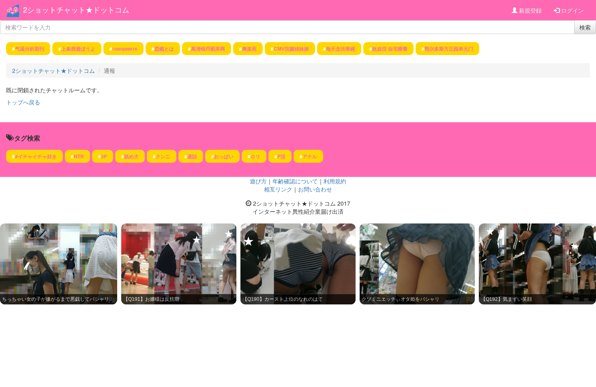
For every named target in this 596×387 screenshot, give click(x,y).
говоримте (124, 48)
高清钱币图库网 (208, 48)
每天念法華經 (340, 48)
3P (104, 156)
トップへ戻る (23, 102)
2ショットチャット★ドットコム (76, 9)
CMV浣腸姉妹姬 (291, 48)
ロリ (255, 156)
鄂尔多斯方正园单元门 (448, 48)
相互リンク (278, 189)
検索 (585, 27)
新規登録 (529, 10)
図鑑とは (164, 48)
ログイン (572, 10)
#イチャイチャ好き (36, 156)
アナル (309, 156)
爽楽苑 (249, 48)
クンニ (163, 156)
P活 (281, 156)
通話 (192, 156)
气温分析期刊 (29, 48)
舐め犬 (131, 156)
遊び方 (258, 181)
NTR (79, 156)
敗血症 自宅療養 (389, 48)
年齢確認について (295, 181)
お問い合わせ (315, 189)
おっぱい (224, 156)
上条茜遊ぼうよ (78, 48)
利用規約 (335, 181)
